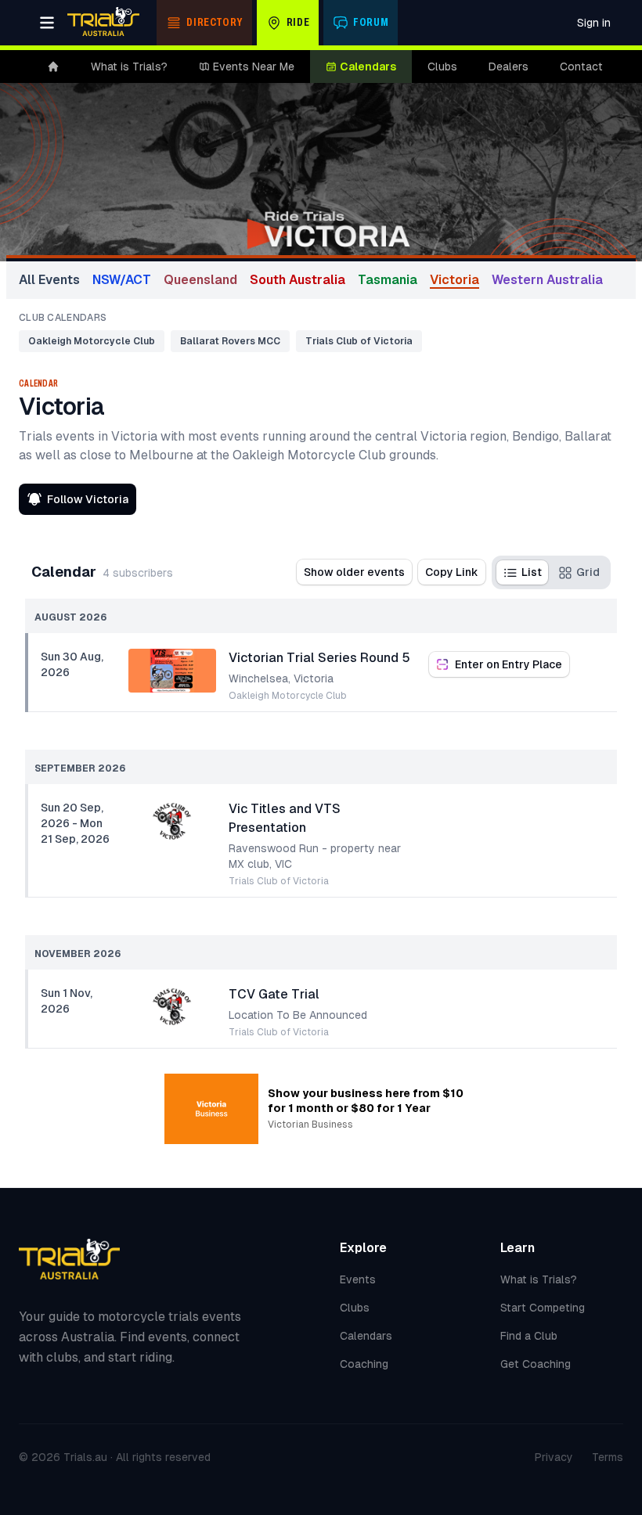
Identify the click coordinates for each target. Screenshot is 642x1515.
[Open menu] (47, 22)
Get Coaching (535, 1364)
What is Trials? (129, 66)
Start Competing (542, 1307)
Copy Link (451, 572)
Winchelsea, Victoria (281, 678)
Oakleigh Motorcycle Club (91, 341)
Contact (581, 66)
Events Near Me (253, 66)
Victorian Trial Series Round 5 (319, 657)
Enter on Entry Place (508, 664)
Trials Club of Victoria (359, 341)
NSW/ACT (121, 279)
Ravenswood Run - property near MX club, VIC (315, 856)
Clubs (442, 66)
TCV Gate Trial (274, 994)
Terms (607, 1457)
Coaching (364, 1364)
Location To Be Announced (298, 1015)
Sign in (594, 22)
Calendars (368, 66)
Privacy (554, 1457)
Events (358, 1279)
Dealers (508, 66)
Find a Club (528, 1336)
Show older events (354, 572)
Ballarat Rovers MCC (230, 341)
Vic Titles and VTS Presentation (285, 818)
